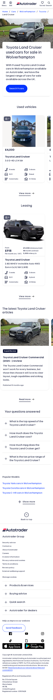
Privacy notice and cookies (13, 560)
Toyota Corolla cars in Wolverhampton (23, 488)
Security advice (9, 543)
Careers (5, 553)
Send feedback (14, 628)
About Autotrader (10, 550)
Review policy (8, 568)
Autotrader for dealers (23, 610)
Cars (13, 12)
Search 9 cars (16, 88)
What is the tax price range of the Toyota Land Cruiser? (27, 459)
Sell (10, 5)
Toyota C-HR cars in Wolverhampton (22, 493)
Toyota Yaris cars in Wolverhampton (22, 483)
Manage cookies (9, 577)
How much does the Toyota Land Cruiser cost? (26, 435)
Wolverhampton (27, 12)
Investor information (11, 557)
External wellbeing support (13, 571)
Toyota (42, 12)
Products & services (21, 585)
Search (49, 5)
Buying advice (18, 593)
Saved (42, 5)
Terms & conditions (10, 564)
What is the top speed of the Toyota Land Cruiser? (26, 423)
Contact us (6, 546)
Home (5, 12)
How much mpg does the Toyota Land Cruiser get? (24, 447)
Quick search (17, 602)
